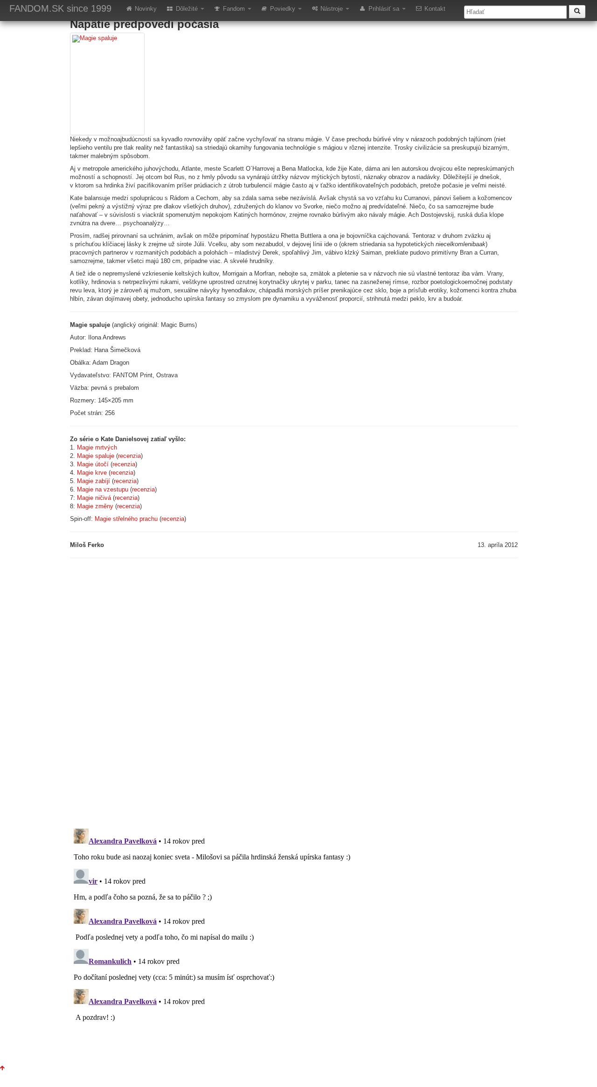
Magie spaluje (95, 455)
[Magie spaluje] (107, 84)
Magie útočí (93, 464)
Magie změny (95, 506)
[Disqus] (294, 692)
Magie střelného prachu (126, 518)
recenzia (129, 455)
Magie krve (92, 472)
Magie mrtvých (97, 447)
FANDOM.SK (60, 8)
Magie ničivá (94, 497)
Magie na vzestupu (102, 489)
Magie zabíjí (93, 481)
